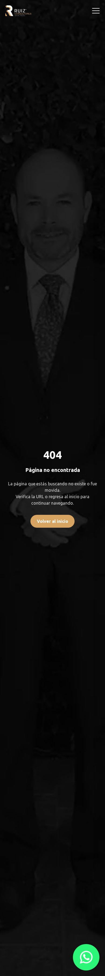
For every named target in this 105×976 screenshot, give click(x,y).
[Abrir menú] (96, 10)
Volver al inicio (52, 521)
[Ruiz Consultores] (18, 10)
